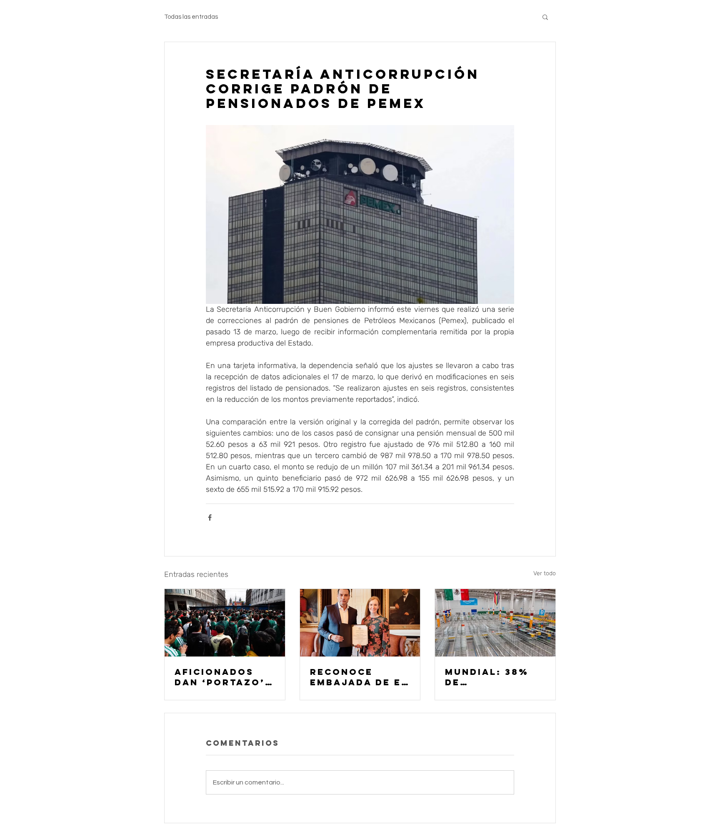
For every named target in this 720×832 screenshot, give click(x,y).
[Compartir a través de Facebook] (210, 517)
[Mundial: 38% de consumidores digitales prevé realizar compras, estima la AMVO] (495, 623)
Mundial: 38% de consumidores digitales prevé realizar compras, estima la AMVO (495, 677)
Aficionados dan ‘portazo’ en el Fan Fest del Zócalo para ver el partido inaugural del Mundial (220, 677)
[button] (545, 16)
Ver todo (544, 573)
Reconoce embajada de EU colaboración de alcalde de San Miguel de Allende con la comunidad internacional (359, 677)
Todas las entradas (191, 17)
